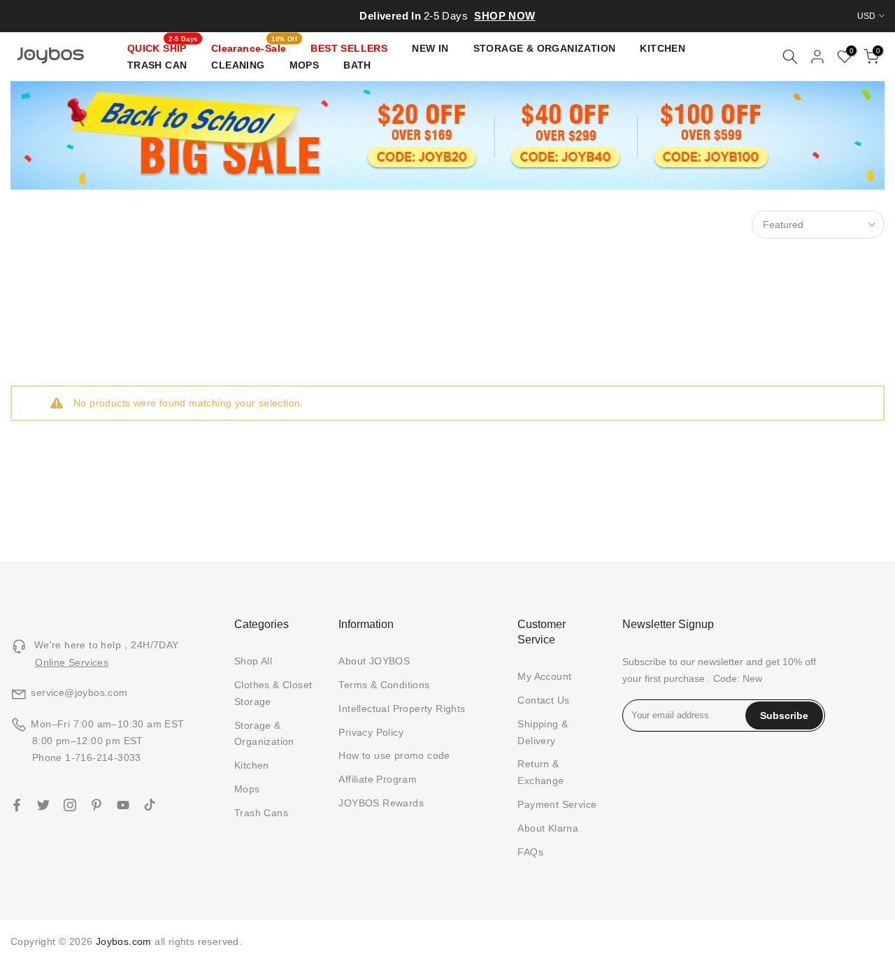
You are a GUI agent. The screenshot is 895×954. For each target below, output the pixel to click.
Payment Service (556, 804)
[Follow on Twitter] (43, 805)
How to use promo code (394, 755)
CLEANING (237, 65)
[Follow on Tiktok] (149, 805)
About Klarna (547, 828)
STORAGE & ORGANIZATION (544, 48)
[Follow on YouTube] (123, 805)
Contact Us (543, 700)
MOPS (304, 65)
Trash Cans (261, 812)
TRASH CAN (157, 65)
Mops (247, 789)
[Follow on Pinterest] (96, 805)
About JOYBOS (374, 661)
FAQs (530, 851)
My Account (544, 676)
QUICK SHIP (162, 47)
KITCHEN (662, 48)
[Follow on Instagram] (70, 805)
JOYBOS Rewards (381, 803)
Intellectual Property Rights (401, 708)
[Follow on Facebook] (16, 805)
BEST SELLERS (348, 48)
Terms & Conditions (383, 684)
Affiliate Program (377, 779)
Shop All (253, 661)
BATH (357, 65)
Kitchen (251, 765)
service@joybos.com (79, 692)
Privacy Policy (370, 732)
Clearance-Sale (254, 47)
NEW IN (430, 48)
